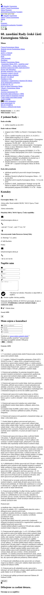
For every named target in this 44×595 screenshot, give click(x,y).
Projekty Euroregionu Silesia (10, 62)
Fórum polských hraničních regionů (12, 95)
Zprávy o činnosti (6, 53)
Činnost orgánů (6, 55)
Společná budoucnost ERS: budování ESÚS (15, 68)
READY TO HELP (7, 77)
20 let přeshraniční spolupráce (10, 82)
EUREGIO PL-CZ (7, 84)
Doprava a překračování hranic (11, 107)
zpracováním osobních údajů (19, 336)
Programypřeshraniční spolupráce (8, 11)
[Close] (2, 316)
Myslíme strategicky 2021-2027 (11, 71)
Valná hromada (6, 58)
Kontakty (19, 12)
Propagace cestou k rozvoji (9, 73)
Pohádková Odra (6, 79)
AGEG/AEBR (5, 99)
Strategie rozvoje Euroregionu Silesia (13, 49)
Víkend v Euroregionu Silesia (10, 88)
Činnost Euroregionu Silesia (10, 47)
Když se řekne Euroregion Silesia (11, 86)
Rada (2, 56)
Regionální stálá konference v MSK (12, 94)
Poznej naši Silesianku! (8, 69)
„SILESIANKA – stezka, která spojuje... (14, 66)
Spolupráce (4, 90)
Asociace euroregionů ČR (9, 92)
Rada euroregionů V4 (8, 103)
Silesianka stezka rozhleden (10, 75)
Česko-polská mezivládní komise (11, 97)
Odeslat (8, 342)
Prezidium (4, 60)
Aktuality (6, 6)
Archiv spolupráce (10, 101)
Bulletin (3, 51)
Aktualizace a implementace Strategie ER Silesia (16, 81)
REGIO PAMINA (7, 105)
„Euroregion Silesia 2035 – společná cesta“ (15, 64)
